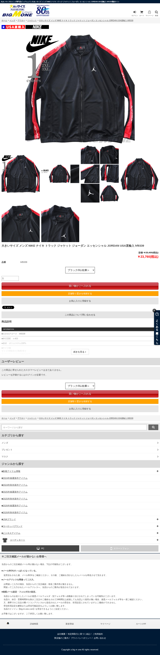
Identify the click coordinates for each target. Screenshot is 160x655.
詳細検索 (34, 624)
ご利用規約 (98, 634)
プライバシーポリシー (81, 638)
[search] (153, 427)
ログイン (135, 15)
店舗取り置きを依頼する (80, 293)
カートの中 (141, 624)
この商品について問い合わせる (80, 315)
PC (42, 548)
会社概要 (61, 634)
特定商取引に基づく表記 (79, 634)
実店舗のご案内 (61, 638)
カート (141, 15)
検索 (156, 15)
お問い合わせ (100, 638)
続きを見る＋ (80, 352)
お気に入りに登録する (80, 301)
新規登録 (70, 624)
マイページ (149, 15)
